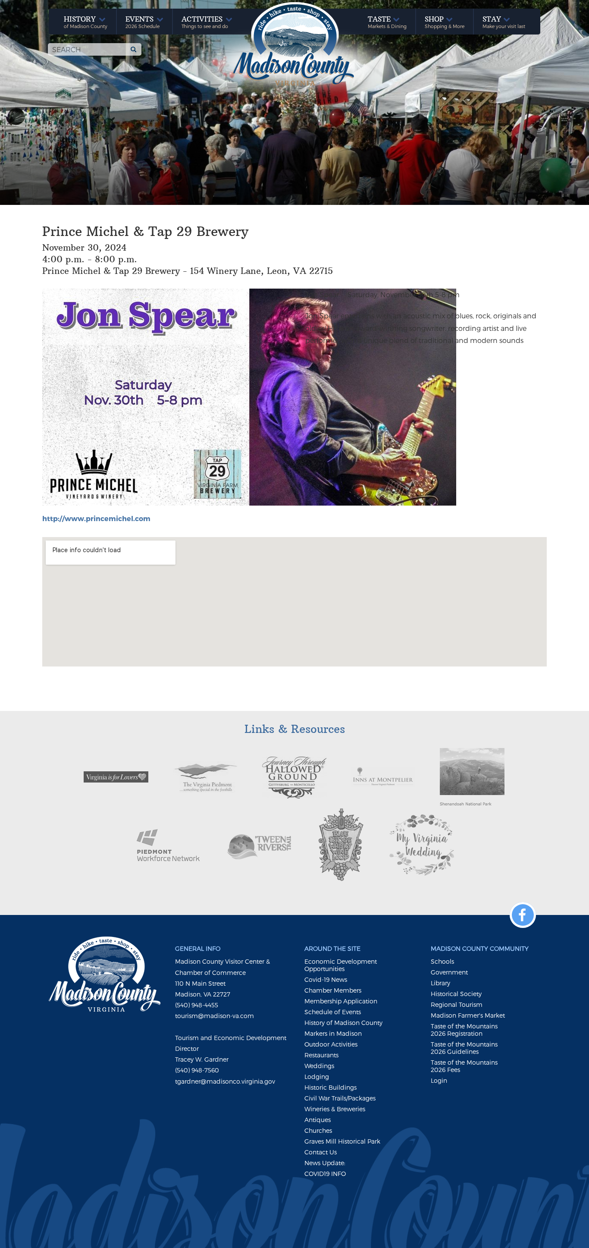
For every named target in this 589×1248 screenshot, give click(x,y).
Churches (318, 1130)
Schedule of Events (332, 1011)
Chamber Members (332, 990)
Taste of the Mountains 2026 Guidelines (464, 1048)
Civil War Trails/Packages (340, 1098)
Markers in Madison (333, 1033)
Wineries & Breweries (334, 1109)
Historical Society (456, 993)
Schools (442, 961)
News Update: (324, 1162)
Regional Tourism (456, 1004)
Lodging (316, 1076)
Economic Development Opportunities (340, 965)
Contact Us (320, 1152)
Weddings (319, 1065)
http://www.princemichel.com (96, 518)
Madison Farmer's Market (468, 1015)
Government (449, 972)
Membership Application (340, 1001)
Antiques (317, 1119)
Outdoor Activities (330, 1044)
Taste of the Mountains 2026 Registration (464, 1029)
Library (440, 983)
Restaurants (321, 1055)
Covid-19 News (325, 979)
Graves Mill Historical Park (342, 1141)
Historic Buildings (330, 1087)
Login (439, 1080)
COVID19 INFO (325, 1173)
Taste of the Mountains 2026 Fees (464, 1066)
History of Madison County (343, 1022)
